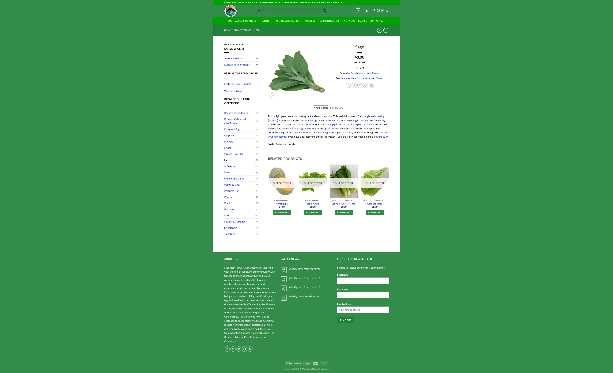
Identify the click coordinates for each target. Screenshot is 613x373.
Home (229, 21)
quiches (337, 124)
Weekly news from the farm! (304, 268)
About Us (310, 21)
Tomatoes (229, 233)
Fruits (227, 147)
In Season (229, 166)
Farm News (348, 21)
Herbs (257, 30)
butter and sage (308, 120)
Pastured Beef (232, 184)
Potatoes (229, 209)
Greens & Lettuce (233, 153)
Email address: (344, 304)
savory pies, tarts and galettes (365, 124)
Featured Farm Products (237, 83)
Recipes (362, 21)
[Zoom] (272, 96)
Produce (376, 73)
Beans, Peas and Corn (236, 112)
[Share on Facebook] (348, 85)
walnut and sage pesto (298, 128)
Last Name (342, 289)
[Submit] (324, 10)
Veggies (379, 78)
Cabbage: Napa (374, 203)
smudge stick (381, 136)
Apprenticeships (329, 21)
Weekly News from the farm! (304, 296)
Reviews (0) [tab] (336, 108)
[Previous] (268, 195)
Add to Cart (282, 212)
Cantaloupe (282, 203)
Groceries (345, 78)
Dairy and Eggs (232, 129)
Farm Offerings (242, 30)
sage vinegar (323, 132)
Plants (227, 203)
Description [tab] (321, 108)
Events (265, 21)
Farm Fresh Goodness (287, 21)
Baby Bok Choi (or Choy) (344, 203)
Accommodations (245, 21)
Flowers (228, 141)
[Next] (388, 195)
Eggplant (229, 135)
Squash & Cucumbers (236, 221)
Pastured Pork (232, 190)
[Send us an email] (244, 349)
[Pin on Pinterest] (365, 85)
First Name (342, 274)
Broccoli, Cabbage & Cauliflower (235, 121)
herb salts (330, 120)
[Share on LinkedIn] (371, 85)
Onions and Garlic (234, 178)
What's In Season (233, 91)
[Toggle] (257, 58)
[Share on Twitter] (354, 85)
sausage (364, 120)
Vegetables (370, 78)
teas (336, 128)
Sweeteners (230, 227)
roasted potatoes (305, 124)
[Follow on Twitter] (382, 10)
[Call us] (386, 10)
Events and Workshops (237, 64)
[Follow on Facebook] (374, 10)
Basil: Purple (312, 203)
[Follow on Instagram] (378, 10)
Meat (227, 172)
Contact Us (376, 21)
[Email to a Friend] (360, 85)
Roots (227, 215)
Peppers (228, 196)
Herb (353, 78)
